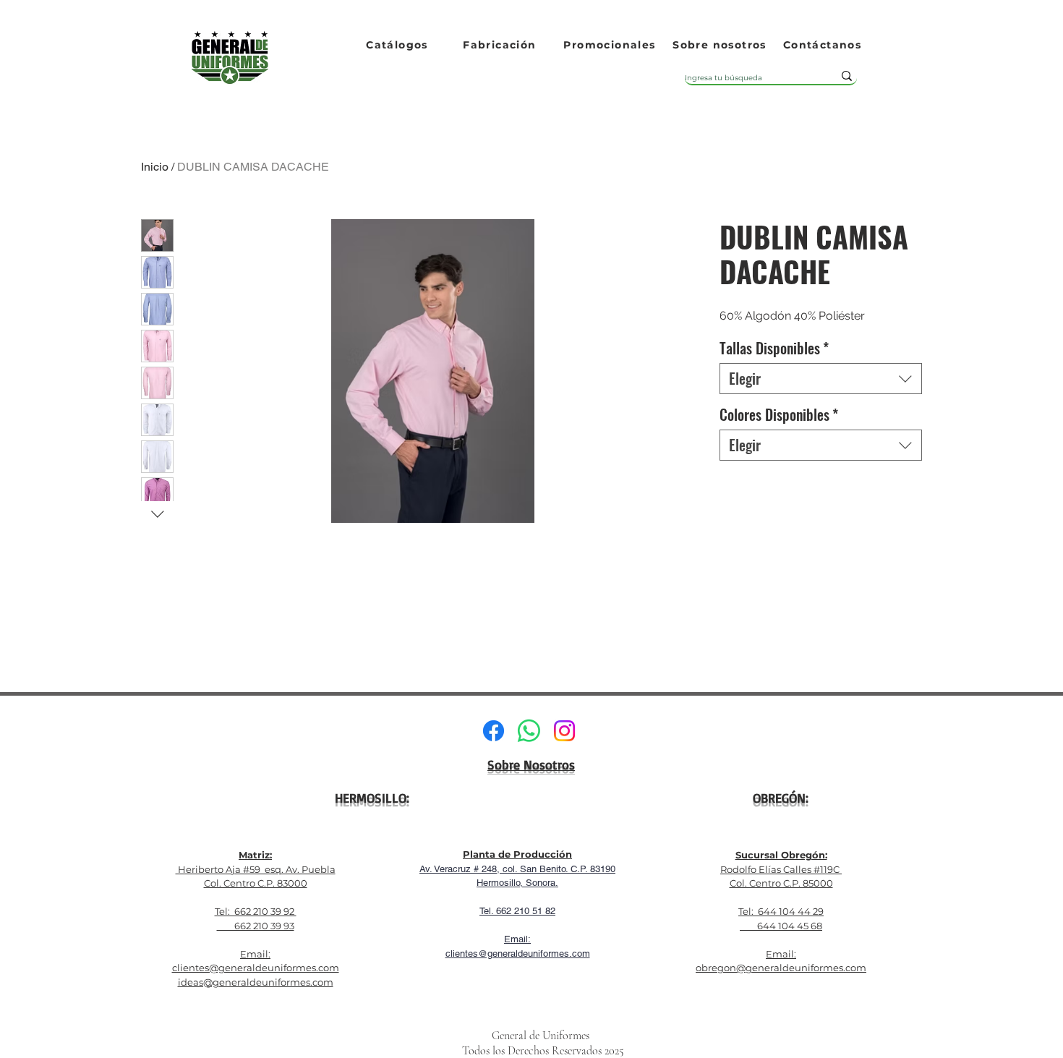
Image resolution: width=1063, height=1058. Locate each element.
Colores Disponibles (779, 415)
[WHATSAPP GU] (529, 731)
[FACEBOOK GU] (493, 731)
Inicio (154, 167)
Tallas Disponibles (774, 348)
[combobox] (821, 378)
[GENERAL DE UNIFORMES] (564, 731)
